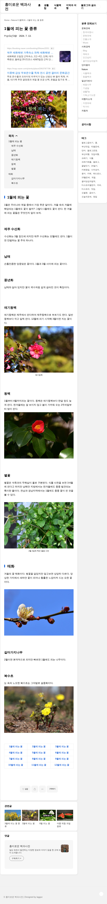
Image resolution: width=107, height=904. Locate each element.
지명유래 (87, 103)
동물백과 (87, 77)
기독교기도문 (89, 95)
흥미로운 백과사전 (19, 846)
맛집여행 (95, 154)
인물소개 (87, 39)
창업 (95, 197)
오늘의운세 (86, 197)
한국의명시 (88, 32)
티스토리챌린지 (88, 185)
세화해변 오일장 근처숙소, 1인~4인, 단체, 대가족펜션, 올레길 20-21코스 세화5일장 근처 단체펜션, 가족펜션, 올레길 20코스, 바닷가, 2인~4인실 (30, 58)
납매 (13, 150)
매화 (10, 174)
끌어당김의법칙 (90, 61)
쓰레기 (84, 158)
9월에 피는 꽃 (62, 759)
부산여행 (85, 154)
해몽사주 (87, 84)
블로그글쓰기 (87, 143)
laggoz (40, 897)
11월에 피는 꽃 (38, 765)
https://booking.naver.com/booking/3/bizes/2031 (28, 48)
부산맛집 (85, 146)
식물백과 (87, 73)
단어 (84, 150)
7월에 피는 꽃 (15, 759)
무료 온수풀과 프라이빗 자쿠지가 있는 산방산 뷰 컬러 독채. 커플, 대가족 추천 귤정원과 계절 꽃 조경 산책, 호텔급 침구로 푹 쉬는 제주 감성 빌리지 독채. (38, 78)
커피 (99, 185)
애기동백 (15, 159)
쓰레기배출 (86, 162)
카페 (89, 173)
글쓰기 (92, 193)
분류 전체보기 (89, 23)
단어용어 (86, 65)
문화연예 (86, 28)
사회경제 (86, 46)
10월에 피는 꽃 (15, 765)
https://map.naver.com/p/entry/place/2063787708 (28, 68)
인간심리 (87, 57)
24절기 (94, 166)
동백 (13, 164)
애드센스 (97, 173)
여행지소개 (87, 99)
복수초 (14, 183)
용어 (84, 173)
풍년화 (14, 155)
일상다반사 (87, 81)
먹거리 (86, 106)
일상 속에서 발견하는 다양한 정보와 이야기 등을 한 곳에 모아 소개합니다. (35, 851)
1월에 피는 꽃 (15, 141)
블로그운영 (92, 150)
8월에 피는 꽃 (39, 759)
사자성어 (95, 170)
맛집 (93, 189)
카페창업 (85, 170)
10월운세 (86, 177)
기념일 (86, 88)
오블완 (84, 193)
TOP (101, 894)
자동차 (85, 110)
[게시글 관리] (42, 789)
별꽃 (13, 169)
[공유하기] (34, 789)
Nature (85, 69)
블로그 (96, 162)
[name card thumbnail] (65, 848)
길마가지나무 (18, 178)
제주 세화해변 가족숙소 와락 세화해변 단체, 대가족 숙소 (30, 52)
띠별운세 (95, 146)
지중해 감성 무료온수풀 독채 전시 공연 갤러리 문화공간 (38, 72)
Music (85, 42)
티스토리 (85, 189)
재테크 (86, 54)
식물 (91, 158)
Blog (85, 50)
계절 (93, 177)
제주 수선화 (17, 146)
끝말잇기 (85, 166)
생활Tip (86, 91)
